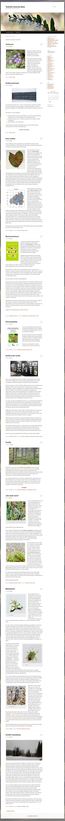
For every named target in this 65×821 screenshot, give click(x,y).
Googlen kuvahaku (15, 715)
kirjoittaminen (20, 806)
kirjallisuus (24, 315)
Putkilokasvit (50, 66)
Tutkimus (11, 436)
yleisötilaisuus (30, 489)
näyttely (27, 349)
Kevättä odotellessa (13, 735)
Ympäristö (49, 79)
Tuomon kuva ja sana (15, 6)
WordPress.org (50, 88)
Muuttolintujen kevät (10, 718)
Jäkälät (48, 59)
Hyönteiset (11, 582)
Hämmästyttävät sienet (51, 46)
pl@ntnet (37, 715)
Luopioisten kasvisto (9, 32)
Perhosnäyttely (11, 322)
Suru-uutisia (10, 138)
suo (26, 489)
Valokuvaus (49, 75)
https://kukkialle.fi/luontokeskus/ (33, 345)
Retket (48, 67)
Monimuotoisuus (12, 236)
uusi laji (30, 582)
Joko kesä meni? (12, 495)
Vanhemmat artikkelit (10, 811)
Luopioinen (49, 63)
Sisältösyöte (49, 85)
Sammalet (16, 582)
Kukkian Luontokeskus (22, 349)
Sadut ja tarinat (50, 68)
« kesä (50, 101)
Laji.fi (12, 713)
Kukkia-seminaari (12, 83)
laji (26, 728)
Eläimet (48, 56)
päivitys (24, 806)
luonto (28, 315)
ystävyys (23, 230)
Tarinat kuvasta (50, 72)
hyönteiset (23, 728)
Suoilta (8, 442)
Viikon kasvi (49, 76)
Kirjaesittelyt (17, 32)
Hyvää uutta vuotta (13, 355)
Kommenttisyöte (50, 86)
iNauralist (21, 718)
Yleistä (11, 77)
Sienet (48, 71)
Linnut (48, 62)
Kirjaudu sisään (50, 84)
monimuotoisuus (32, 315)
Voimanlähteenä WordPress (32, 816)
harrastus (19, 728)
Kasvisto (19, 230)
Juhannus (9, 44)
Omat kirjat (49, 64)
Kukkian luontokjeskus (22, 489)
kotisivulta (30, 397)
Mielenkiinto (10, 589)
